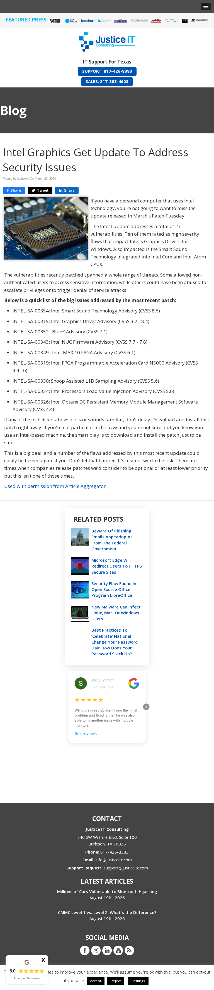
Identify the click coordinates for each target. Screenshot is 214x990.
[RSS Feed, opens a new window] (129, 950)
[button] (206, 6)
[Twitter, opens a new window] (95, 950)
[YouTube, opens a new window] (118, 950)
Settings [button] (138, 980)
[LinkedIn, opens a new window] (107, 950)
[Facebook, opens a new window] (84, 950)
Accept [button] (95, 980)
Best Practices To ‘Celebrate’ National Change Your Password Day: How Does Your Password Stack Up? (114, 641)
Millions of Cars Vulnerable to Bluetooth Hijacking (107, 891)
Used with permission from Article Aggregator (55, 486)
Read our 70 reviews (27, 978)
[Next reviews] (146, 707)
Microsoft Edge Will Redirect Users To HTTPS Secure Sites (116, 566)
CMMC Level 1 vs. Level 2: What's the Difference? (107, 912)
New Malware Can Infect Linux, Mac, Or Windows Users (116, 612)
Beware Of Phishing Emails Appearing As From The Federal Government (112, 539)
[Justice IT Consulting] (107, 40)
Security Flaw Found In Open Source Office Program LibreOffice (113, 589)
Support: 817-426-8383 (107, 71)
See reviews (86, 733)
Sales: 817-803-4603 (107, 81)
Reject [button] (116, 980)
